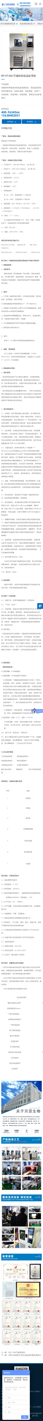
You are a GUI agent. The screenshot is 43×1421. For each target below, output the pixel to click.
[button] (21, 69)
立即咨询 (11, 121)
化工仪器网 (37, 1407)
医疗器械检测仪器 (9, 23)
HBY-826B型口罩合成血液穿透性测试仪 (24, 1355)
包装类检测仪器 (27, 23)
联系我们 (31, 121)
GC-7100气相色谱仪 (16, 1352)
